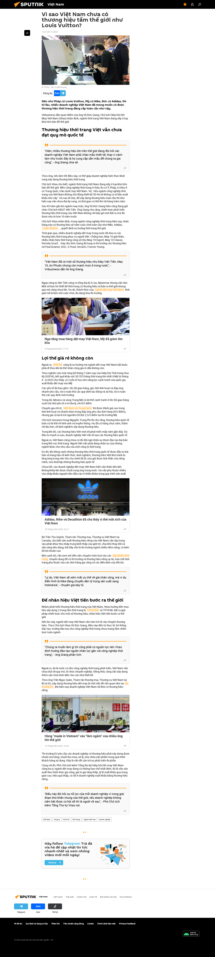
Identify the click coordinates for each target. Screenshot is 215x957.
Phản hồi (55, 923)
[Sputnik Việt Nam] (30, 8)
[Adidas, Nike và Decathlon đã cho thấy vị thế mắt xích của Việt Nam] (85, 497)
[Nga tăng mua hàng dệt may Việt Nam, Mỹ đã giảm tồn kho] (85, 316)
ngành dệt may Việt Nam (109, 289)
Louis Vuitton (50, 228)
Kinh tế (66, 819)
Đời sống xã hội (108, 897)
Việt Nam (46, 819)
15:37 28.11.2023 (50, 31)
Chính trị (81, 897)
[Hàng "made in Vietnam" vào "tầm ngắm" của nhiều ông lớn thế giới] (85, 713)
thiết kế (57, 364)
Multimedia (126, 897)
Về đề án (18, 923)
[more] (125, 168)
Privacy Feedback (127, 923)
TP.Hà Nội (92, 610)
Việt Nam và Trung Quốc (77, 408)
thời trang (76, 819)
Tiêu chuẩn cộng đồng (73, 923)
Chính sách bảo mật (106, 923)
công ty (57, 819)
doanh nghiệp (104, 819)
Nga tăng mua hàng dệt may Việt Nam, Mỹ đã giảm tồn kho (84, 341)
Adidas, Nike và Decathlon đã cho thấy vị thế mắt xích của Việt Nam (85, 521)
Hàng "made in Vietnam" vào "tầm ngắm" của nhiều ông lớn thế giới (84, 738)
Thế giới (70, 897)
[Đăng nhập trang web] (192, 4)
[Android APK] (191, 934)
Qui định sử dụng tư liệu (37, 923)
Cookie (90, 923)
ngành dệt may (90, 819)
